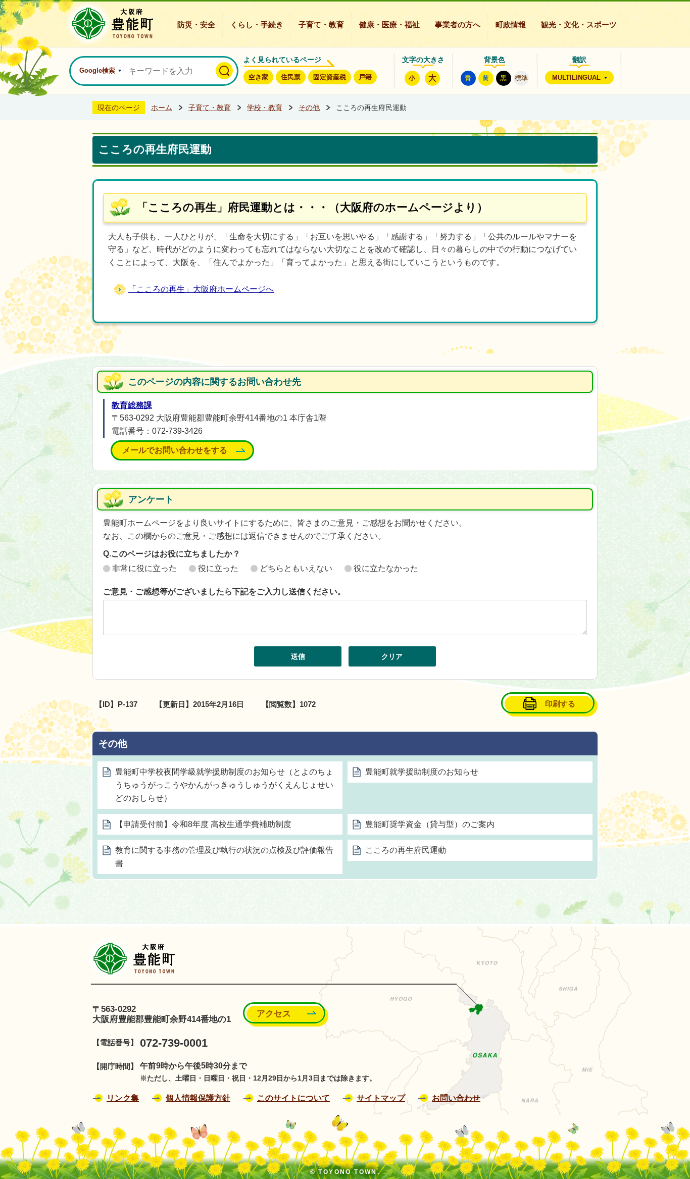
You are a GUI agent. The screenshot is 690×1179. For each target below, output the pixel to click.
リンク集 (123, 1098)
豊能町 (131, 959)
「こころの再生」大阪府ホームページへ (201, 289)
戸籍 (365, 77)
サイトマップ (381, 1098)
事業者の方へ (457, 25)
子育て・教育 (321, 25)
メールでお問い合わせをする (174, 450)
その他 (309, 108)
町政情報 (511, 25)
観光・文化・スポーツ (579, 25)
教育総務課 (132, 405)
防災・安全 (196, 25)
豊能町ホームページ (109, 23)
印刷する (560, 703)
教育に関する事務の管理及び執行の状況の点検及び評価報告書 (224, 856)
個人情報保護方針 (198, 1098)
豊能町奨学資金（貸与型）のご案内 (430, 824)
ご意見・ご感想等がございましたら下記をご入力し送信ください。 (224, 591)
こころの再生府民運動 (405, 850)
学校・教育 (264, 108)
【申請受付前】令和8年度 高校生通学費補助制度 (203, 824)
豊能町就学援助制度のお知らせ (421, 771)
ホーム (161, 108)
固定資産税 (329, 77)
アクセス (274, 1013)
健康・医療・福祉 (389, 25)
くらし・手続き (256, 25)
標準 (521, 78)
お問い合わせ (456, 1098)
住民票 (291, 77)
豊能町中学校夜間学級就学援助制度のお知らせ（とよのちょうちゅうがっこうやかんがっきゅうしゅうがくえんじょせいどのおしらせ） (224, 784)
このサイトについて (293, 1098)
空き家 (258, 77)
